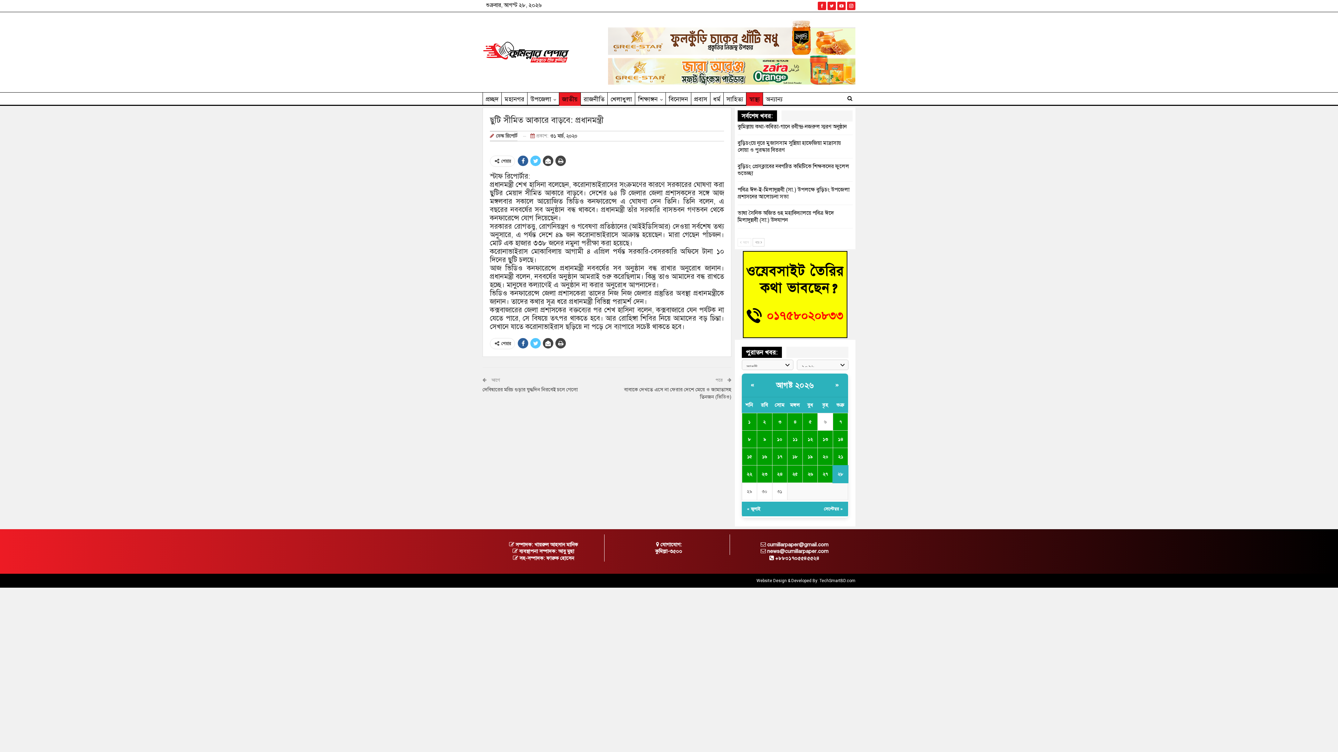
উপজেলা (540, 99)
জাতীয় (570, 99)
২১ (840, 457)
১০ (779, 439)
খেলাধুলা (621, 99)
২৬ (810, 474)
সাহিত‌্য (734, 99)
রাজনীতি (594, 99)
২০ (825, 457)
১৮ (795, 457)
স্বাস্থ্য (754, 99)
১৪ (840, 439)
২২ (749, 474)
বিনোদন (678, 99)
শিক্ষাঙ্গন (648, 99)
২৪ (780, 474)
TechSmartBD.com (837, 580)
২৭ (825, 474)
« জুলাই (753, 509)
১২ (810, 439)
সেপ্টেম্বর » (833, 509)
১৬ (764, 457)
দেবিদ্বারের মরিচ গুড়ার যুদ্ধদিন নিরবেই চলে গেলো (530, 389)
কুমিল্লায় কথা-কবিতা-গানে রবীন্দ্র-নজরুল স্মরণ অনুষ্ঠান (792, 126)
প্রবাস (700, 99)
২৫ (795, 474)
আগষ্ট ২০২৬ (795, 385)
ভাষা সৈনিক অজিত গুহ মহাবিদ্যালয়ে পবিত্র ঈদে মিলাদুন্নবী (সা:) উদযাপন (786, 217)
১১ (795, 439)
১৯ (810, 457)
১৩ (825, 439)
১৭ (779, 457)
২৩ (764, 474)
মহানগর (514, 99)
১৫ (749, 457)
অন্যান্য (774, 99)
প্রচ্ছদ (492, 99)
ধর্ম (717, 99)
